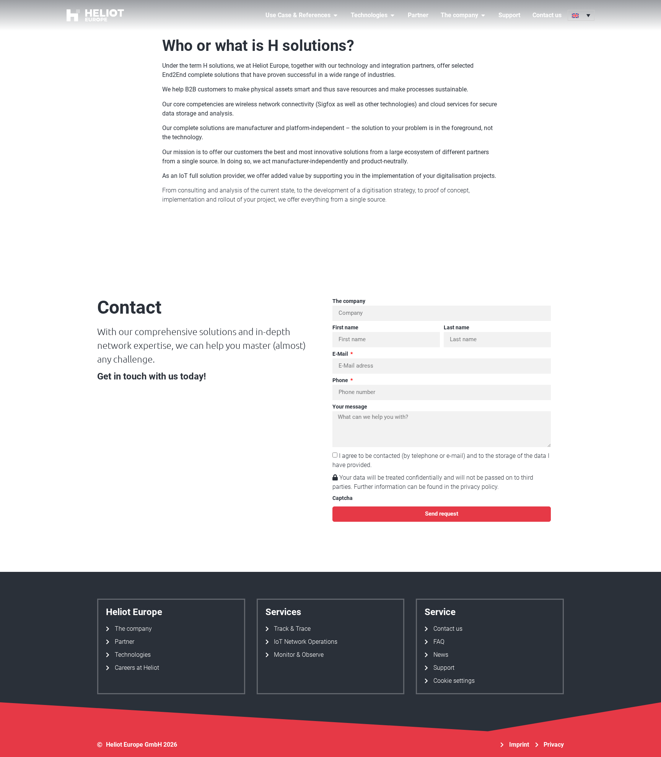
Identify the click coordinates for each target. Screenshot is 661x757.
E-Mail (340, 354)
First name (345, 327)
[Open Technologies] (392, 15)
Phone (340, 380)
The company (348, 301)
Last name (456, 327)
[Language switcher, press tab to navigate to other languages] (581, 15)
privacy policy (479, 486)
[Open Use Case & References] (335, 15)
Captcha (342, 498)
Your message (349, 407)
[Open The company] (483, 15)
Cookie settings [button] (454, 680)
